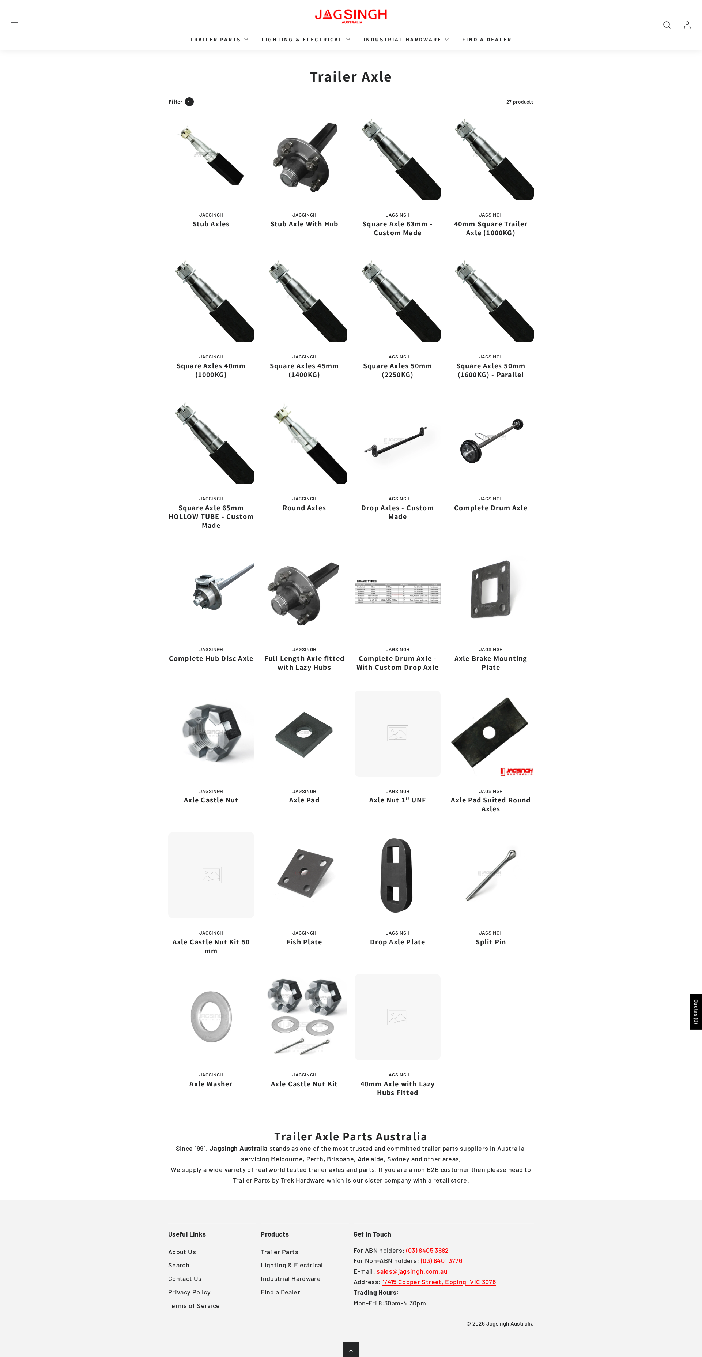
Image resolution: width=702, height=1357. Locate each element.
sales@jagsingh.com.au (412, 1271)
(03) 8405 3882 (427, 1250)
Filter (176, 101)
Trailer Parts (215, 39)
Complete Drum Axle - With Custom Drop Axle (397, 663)
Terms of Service (194, 1305)
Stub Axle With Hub (305, 224)
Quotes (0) (696, 1012)
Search (178, 1265)
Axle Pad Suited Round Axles (491, 804)
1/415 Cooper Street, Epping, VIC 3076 (439, 1282)
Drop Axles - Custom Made (397, 512)
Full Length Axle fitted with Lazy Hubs (304, 663)
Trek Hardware (303, 1180)
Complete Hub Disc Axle (211, 658)
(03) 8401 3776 (441, 1260)
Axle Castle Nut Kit (304, 1084)
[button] (14, 25)
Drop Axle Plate (398, 942)
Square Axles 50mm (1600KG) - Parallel (490, 370)
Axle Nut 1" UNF (397, 800)
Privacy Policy (189, 1292)
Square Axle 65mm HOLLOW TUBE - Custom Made (211, 516)
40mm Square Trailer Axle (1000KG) (491, 228)
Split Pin (491, 942)
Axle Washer (211, 1084)
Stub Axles (211, 224)
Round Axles (304, 507)
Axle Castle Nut (211, 800)
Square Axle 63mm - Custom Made (397, 228)
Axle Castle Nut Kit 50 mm (211, 946)
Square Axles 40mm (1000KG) (211, 370)
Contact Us (185, 1278)
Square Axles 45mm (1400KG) (304, 370)
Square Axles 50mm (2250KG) (397, 370)
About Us (182, 1252)
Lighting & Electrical (302, 39)
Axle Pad (304, 800)
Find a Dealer (487, 39)
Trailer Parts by (257, 1180)
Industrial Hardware (402, 39)
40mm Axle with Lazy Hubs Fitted (398, 1088)
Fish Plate (304, 942)
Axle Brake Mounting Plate (491, 663)
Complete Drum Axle (491, 507)
